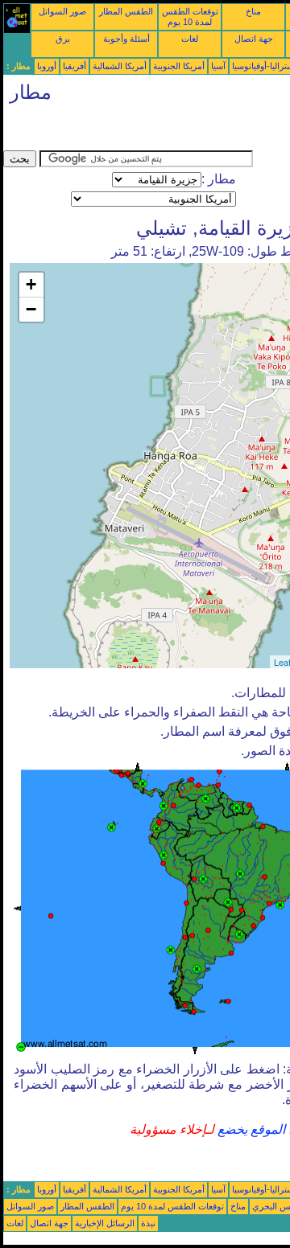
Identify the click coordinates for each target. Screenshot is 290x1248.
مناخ (253, 11)
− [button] (31, 309)
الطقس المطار (126, 11)
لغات (189, 38)
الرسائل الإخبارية (105, 1223)
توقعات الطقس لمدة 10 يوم (190, 16)
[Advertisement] (132, 130)
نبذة (148, 1223)
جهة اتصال (253, 38)
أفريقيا (74, 66)
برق (63, 38)
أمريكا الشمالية (120, 66)
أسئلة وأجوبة (126, 38)
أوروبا (46, 66)
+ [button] (31, 284)
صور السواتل (62, 11)
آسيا (218, 66)
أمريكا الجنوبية (179, 66)
